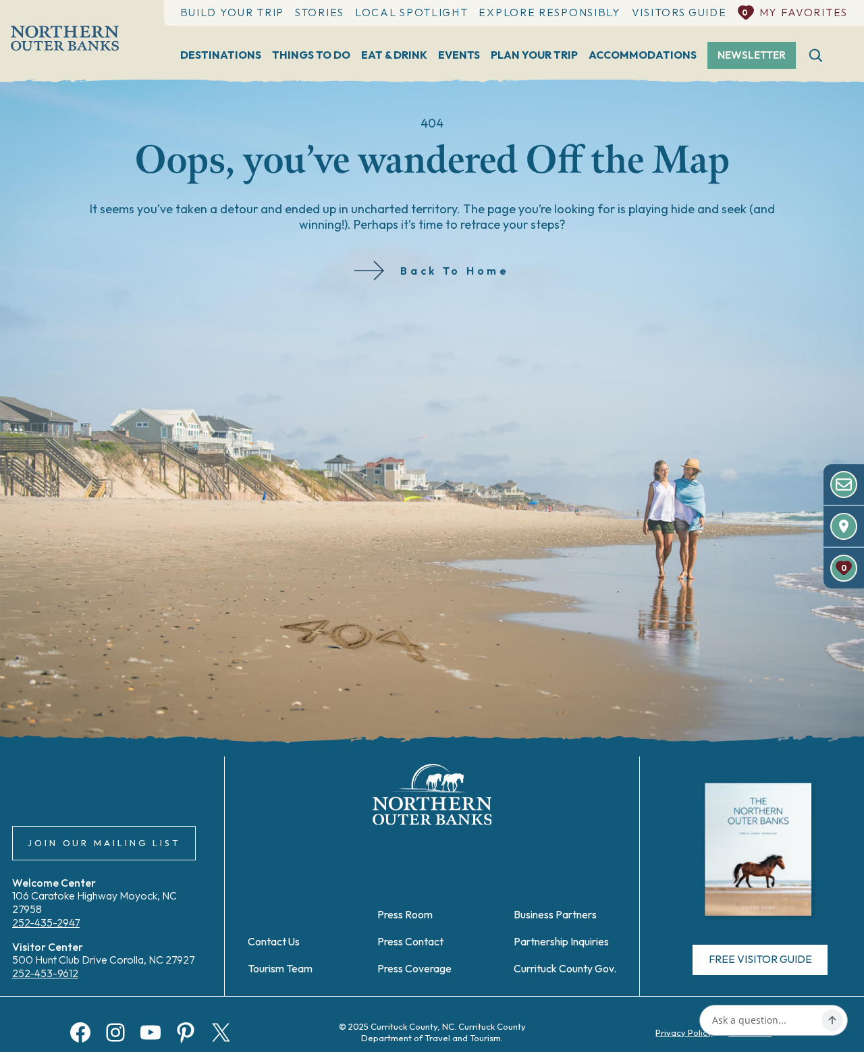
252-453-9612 (45, 973)
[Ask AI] (832, 1020)
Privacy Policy (683, 1032)
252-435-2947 (46, 922)
